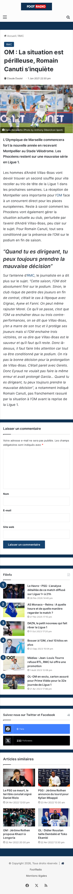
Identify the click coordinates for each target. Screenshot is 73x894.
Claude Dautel (15, 78)
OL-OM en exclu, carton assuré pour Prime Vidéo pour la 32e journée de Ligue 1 (48, 680)
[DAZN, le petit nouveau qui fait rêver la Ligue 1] (14, 628)
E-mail (7, 510)
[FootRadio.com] (36, 6)
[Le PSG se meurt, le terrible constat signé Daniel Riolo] (19, 778)
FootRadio (36, 869)
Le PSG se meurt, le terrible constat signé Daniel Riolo (17, 794)
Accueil (11, 35)
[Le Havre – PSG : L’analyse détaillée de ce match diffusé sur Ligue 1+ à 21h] (14, 591)
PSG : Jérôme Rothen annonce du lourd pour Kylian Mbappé (53, 794)
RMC (21, 35)
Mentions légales (36, 875)
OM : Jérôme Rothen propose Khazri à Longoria (16, 834)
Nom (6, 493)
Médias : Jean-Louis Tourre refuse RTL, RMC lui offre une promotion (46, 662)
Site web (8, 526)
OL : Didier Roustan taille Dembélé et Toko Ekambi (52, 834)
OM (59, 195)
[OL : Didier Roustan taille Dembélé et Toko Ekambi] (54, 817)
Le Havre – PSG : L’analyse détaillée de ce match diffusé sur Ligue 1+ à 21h (46, 590)
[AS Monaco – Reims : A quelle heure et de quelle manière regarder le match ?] (14, 610)
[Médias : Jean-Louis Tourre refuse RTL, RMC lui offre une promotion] (14, 663)
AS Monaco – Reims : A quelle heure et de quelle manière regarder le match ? (46, 608)
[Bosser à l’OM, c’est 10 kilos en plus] (14, 646)
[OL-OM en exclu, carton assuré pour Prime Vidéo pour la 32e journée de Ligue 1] (14, 682)
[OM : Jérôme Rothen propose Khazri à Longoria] (19, 817)
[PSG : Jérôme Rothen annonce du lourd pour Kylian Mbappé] (54, 778)
